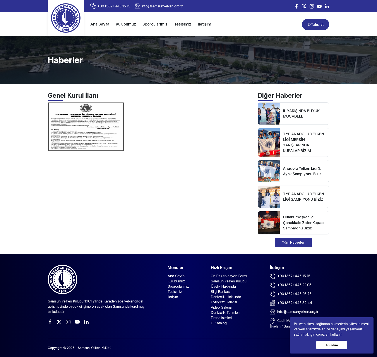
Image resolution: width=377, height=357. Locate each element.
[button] (343, 335)
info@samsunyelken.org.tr (162, 6)
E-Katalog (219, 323)
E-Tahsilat (316, 24)
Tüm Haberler (293, 242)
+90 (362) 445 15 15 (113, 6)
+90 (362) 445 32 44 (294, 303)
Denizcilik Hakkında (226, 297)
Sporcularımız (155, 24)
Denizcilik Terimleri (225, 312)
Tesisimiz (182, 24)
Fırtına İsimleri (221, 318)
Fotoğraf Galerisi (224, 302)
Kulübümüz (126, 24)
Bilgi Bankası (220, 291)
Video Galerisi (221, 307)
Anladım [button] (332, 345)
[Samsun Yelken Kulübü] (66, 18)
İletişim (204, 24)
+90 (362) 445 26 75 (294, 294)
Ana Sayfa (99, 24)
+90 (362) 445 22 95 (293, 285)
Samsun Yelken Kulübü (229, 281)
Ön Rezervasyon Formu (229, 276)
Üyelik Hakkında (223, 286)
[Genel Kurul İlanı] (86, 126)
